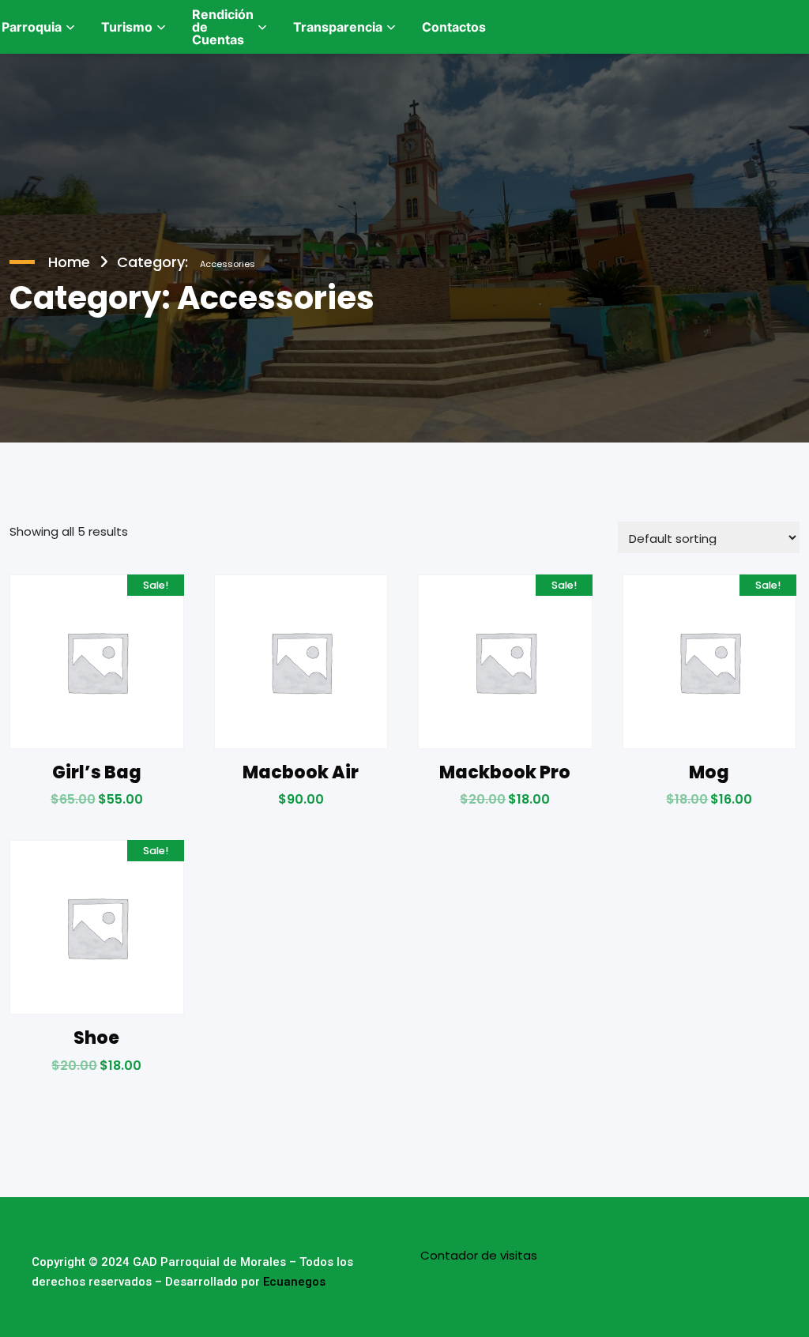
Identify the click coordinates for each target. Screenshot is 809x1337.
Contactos (454, 27)
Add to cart (97, 804)
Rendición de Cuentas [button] (223, 26)
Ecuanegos (294, 1282)
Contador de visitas (478, 1255)
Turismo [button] (126, 27)
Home (69, 262)
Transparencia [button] (337, 27)
